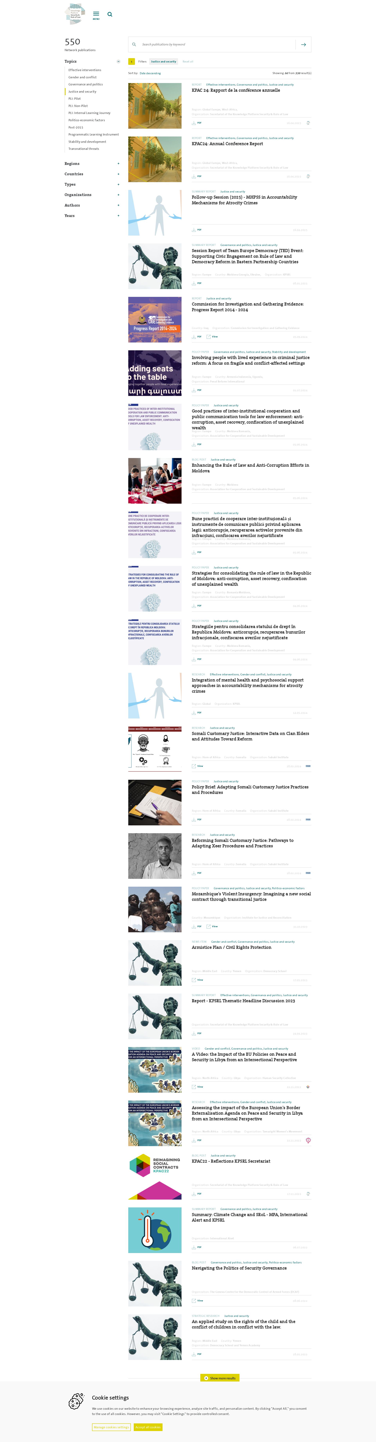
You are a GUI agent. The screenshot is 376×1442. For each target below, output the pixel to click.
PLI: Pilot (75, 99)
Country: (220, 274)
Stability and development (87, 142)
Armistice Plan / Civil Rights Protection (231, 947)
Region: (197, 109)
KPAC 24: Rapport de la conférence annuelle (236, 90)
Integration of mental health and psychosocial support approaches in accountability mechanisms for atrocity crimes (248, 686)
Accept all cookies (148, 1427)
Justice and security (82, 91)
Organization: (201, 114)
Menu (96, 19)
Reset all (188, 61)
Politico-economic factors (87, 120)
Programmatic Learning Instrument (94, 134)
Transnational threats (84, 149)
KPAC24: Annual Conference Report (227, 143)
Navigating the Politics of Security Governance (239, 1268)
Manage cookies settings (111, 1427)
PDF (199, 122)
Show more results (223, 1378)
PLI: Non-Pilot (78, 106)
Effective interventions (85, 70)
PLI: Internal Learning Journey (90, 113)
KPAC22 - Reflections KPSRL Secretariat (231, 1161)
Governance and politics (86, 84)
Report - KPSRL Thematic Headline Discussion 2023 (243, 1000)
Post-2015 (76, 127)
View (215, 336)
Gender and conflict (83, 77)
